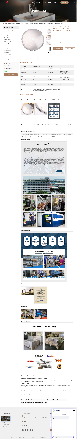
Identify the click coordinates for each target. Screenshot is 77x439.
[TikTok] (30, 430)
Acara (49, 2)
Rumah (32, 2)
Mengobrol (65, 2)
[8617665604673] (33, 430)
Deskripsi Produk (46, 58)
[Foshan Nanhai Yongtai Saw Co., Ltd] (7, 2)
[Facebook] (25, 430)
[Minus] (74, 410)
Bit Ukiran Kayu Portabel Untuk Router (35, 399)
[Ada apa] (4, 71)
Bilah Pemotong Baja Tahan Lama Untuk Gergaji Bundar (34, 402)
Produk (44, 2)
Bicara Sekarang (11, 74)
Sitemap (13, 437)
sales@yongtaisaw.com (11, 65)
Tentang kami (38, 2)
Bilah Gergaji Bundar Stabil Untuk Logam (56, 399)
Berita (4, 422)
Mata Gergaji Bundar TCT (17, 23)
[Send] (74, 437)
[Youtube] (28, 430)
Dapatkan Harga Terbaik (58, 48)
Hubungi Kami (56, 2)
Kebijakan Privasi (8, 437)
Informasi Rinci (29, 58)
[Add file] (53, 437)
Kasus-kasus (6, 424)
